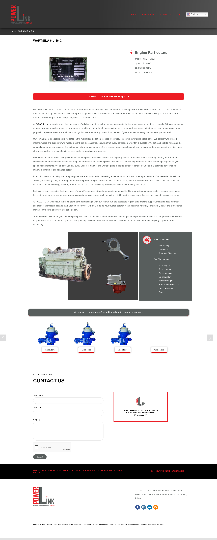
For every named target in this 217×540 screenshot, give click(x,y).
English (194, 14)
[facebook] (137, 507)
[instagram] (143, 507)
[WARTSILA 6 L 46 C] (68, 51)
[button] (179, 14)
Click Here (50, 350)
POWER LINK (42, 124)
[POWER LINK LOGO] (21, 6)
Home (13, 31)
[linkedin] (149, 507)
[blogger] (155, 507)
